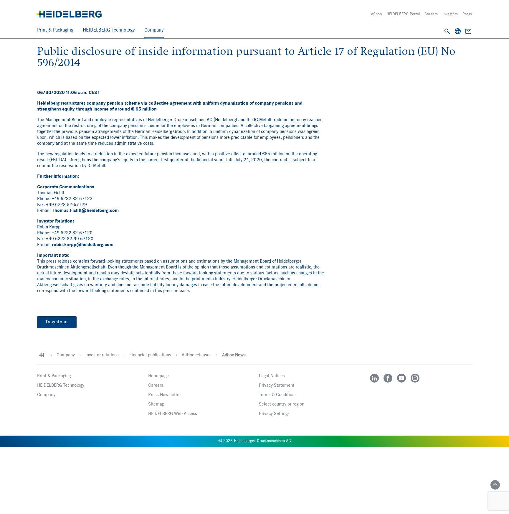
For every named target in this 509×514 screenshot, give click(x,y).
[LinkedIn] (374, 378)
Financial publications (150, 355)
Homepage (158, 376)
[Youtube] (401, 378)
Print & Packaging (55, 30)
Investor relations (102, 355)
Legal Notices (272, 376)
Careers (431, 14)
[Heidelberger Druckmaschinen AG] (69, 14)
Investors (450, 14)
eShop (376, 14)
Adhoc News (234, 355)
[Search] (447, 31)
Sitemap (156, 404)
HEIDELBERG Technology (109, 30)
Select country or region (281, 404)
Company (154, 30)
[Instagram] (415, 378)
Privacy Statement (276, 385)
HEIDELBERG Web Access (172, 413)
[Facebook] (388, 378)
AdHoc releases (196, 355)
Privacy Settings (274, 413)
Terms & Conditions (278, 395)
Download (57, 322)
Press (467, 14)
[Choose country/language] (457, 31)
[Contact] (468, 31)
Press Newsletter (164, 395)
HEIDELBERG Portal (403, 14)
